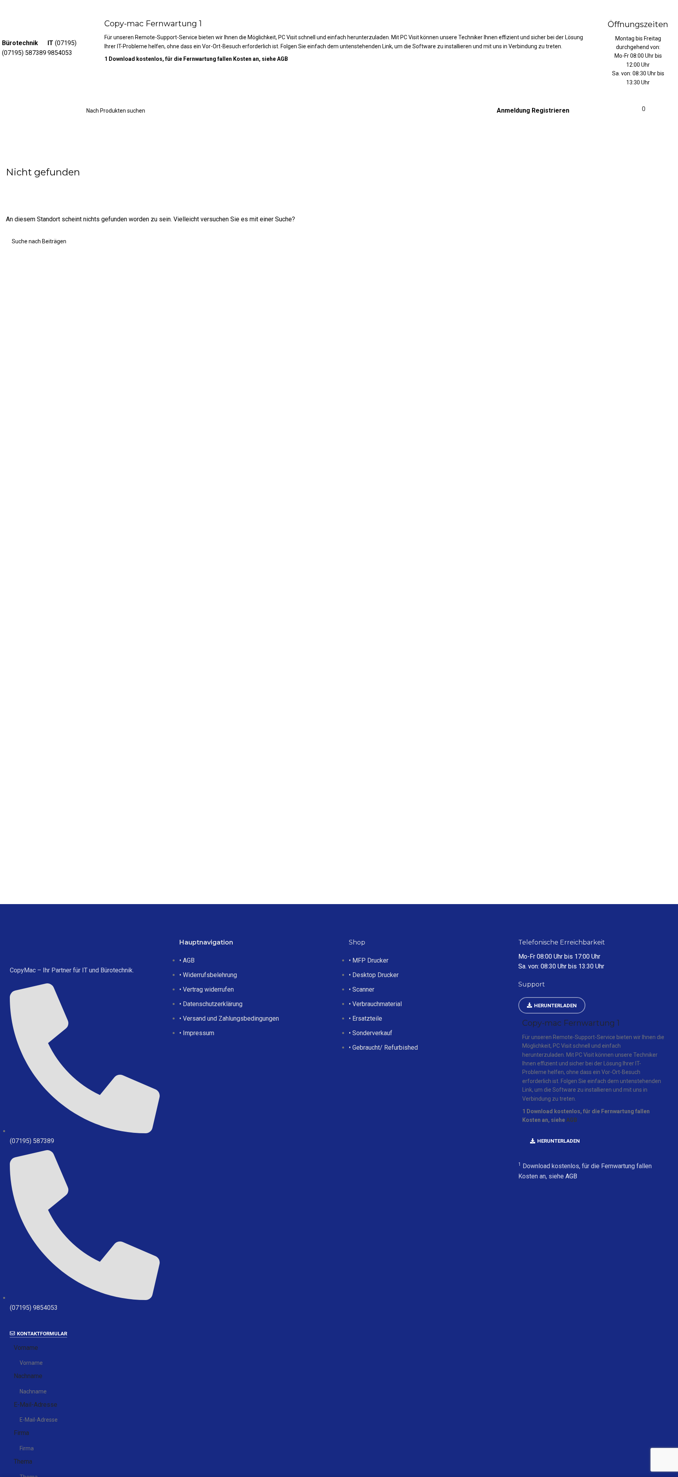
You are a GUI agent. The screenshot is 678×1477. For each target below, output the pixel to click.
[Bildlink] (85, 947)
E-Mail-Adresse (35, 1404)
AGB (282, 59)
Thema (23, 1461)
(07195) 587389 (24, 53)
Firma (21, 1433)
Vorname (26, 1347)
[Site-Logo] (41, 110)
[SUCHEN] (170, 106)
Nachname (28, 1376)
